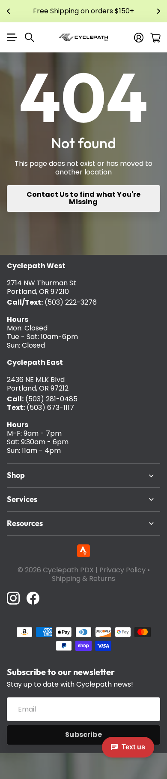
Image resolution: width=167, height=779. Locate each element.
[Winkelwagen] (155, 37)
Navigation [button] (11, 37)
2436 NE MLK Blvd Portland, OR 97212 (38, 384)
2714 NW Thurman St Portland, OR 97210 (41, 287)
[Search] (29, 37)
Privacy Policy (122, 570)
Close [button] (83, 475)
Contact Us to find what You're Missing (84, 198)
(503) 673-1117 (50, 407)
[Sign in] (138, 37)
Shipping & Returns (83, 578)
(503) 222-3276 (71, 302)
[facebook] (33, 598)
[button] (8, 11)
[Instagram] (13, 598)
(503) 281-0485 (51, 399)
